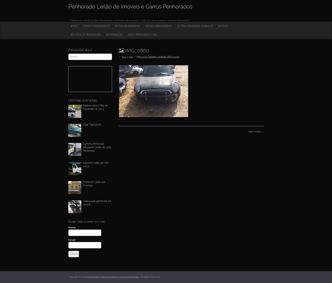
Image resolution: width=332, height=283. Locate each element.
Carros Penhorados (96, 26)
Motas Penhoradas (127, 26)
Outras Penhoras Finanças (195, 26)
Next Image (256, 131)
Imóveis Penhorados (158, 26)
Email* (72, 240)
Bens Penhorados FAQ (142, 34)
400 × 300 (127, 56)
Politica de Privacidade (86, 34)
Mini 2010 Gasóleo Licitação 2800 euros (158, 56)
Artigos (223, 26)
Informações (114, 34)
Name (72, 227)
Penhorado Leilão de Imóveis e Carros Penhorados (130, 6)
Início (74, 26)
